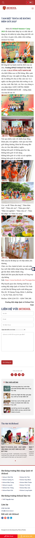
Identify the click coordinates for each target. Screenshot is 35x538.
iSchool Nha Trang (8, 482)
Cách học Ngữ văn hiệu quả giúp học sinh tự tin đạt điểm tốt (21, 395)
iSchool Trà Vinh (25, 485)
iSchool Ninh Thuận (26, 482)
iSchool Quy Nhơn (25, 480)
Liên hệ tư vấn (27, 536)
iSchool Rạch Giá (8, 490)
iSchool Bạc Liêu (25, 488)
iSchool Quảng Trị (8, 480)
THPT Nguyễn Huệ (8, 499)
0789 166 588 (5, 508)
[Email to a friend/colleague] (15, 374)
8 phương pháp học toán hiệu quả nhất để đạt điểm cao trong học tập (21, 388)
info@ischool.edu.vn (7, 511)
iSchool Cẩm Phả (8, 477)
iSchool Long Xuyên (26, 490)
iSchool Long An (7, 485)
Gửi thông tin (7, 362)
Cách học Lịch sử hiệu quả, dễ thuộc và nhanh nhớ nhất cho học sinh (20, 403)
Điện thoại (9, 536)
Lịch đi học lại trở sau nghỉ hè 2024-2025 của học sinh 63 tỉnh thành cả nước (20, 410)
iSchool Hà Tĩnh (25, 477)
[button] (15, 460)
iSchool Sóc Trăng (8, 488)
